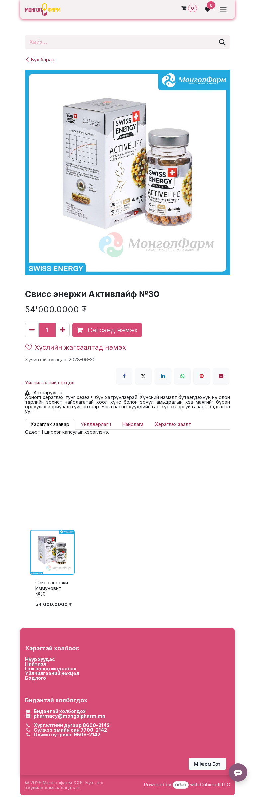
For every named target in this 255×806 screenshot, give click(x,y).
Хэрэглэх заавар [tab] (50, 424)
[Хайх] (222, 42)
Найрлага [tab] (133, 424)
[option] (127, 571)
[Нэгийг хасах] (32, 330)
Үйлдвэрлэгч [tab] (96, 424)
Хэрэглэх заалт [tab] (173, 424)
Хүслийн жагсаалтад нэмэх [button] (80, 347)
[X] (143, 376)
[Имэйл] (221, 376)
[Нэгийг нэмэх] (63, 330)
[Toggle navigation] (223, 9)
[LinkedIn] (163, 376)
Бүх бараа (42, 59)
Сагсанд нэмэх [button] (112, 330)
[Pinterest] (202, 376)
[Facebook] (124, 376)
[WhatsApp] (182, 376)
